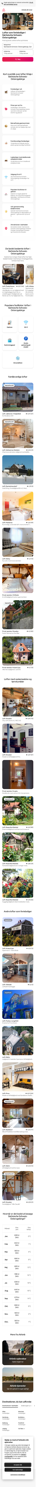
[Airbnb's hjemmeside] (3, 10)
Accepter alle (18, 1465)
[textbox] (10, 53)
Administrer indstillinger (17, 1475)
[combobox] (18, 47)
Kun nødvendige (18, 1470)
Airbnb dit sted (27, 10)
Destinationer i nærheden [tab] (10, 1406)
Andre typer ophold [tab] (27, 1406)
